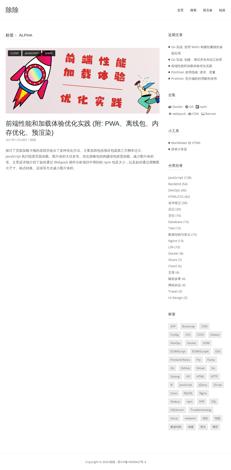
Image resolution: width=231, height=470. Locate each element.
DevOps (174, 190)
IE (172, 385)
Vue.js (174, 418)
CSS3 (200, 335)
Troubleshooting (201, 410)
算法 (203, 427)
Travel (173, 291)
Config (175, 335)
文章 (171, 272)
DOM (206, 343)
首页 (180, 10)
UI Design (175, 297)
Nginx (172, 241)
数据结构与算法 (179, 234)
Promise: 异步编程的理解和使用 (194, 78)
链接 (222, 10)
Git (172, 368)
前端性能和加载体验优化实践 (191, 66)
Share (172, 260)
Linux (174, 393)
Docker (173, 253)
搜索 (193, 10)
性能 (217, 418)
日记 (171, 209)
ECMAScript (178, 351)
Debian (214, 335)
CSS (187, 335)
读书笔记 (174, 203)
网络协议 (174, 285)
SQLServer (177, 410)
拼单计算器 (179, 149)
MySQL (188, 393)
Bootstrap (188, 326)
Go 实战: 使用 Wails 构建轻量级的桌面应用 (197, 50)
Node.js (175, 401)
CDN (204, 326)
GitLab (200, 368)
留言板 (208, 10)
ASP (173, 326)
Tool (171, 228)
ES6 (217, 351)
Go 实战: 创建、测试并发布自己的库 (196, 59)
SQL (213, 401)
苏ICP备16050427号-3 (132, 462)
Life (171, 247)
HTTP (214, 376)
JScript (218, 385)
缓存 (215, 427)
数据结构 (176, 427)
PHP (201, 401)
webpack (190, 418)
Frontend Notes (180, 360)
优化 (205, 418)
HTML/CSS (176, 196)
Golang (175, 376)
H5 (188, 376)
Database (175, 222)
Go (213, 368)
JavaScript (175, 177)
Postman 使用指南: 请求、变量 (193, 72)
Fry (199, 360)
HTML (200, 376)
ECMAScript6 (200, 351)
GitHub (185, 368)
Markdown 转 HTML (186, 143)
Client (172, 266)
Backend (174, 184)
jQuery (203, 385)
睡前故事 (174, 279)
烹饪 (171, 215)
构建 (191, 427)
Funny (211, 360)
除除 (12, 10)
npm (189, 401)
